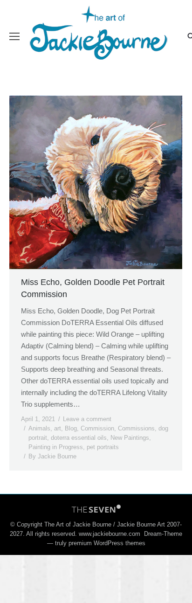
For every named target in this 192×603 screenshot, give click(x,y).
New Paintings (129, 437)
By (52, 456)
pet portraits (103, 447)
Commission (97, 428)
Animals (39, 428)
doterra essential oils (79, 437)
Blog (71, 428)
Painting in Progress (55, 447)
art (57, 428)
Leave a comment (87, 419)
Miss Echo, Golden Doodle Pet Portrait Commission (93, 288)
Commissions (136, 428)
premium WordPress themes (107, 543)
